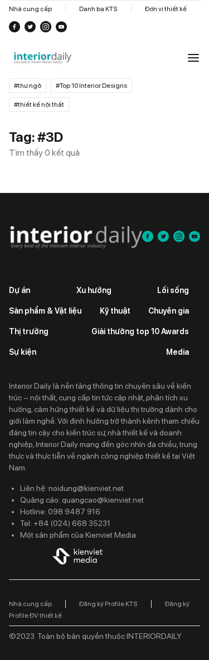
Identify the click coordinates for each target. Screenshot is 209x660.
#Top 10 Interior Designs (91, 86)
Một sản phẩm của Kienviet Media (78, 534)
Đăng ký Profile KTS (108, 604)
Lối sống (173, 290)
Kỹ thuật (115, 310)
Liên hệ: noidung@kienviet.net (72, 488)
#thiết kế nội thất (39, 104)
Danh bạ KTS (98, 9)
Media (177, 352)
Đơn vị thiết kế (166, 9)
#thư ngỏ (27, 86)
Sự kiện (22, 352)
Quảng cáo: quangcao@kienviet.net (82, 499)
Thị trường (28, 331)
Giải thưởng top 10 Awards (140, 331)
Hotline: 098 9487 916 (60, 511)
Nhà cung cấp (30, 9)
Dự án (19, 290)
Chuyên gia (168, 310)
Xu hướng (93, 290)
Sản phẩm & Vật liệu (45, 310)
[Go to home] (42, 58)
